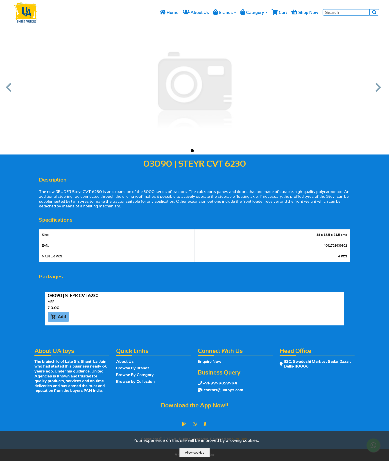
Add (58, 316)
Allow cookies (194, 452)
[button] (10, 90)
